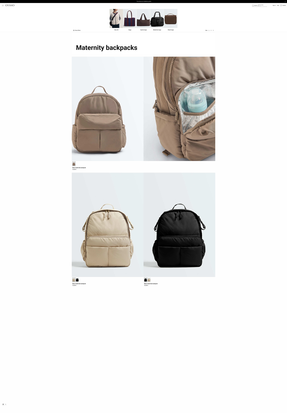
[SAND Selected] (73, 280)
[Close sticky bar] (285, 1)
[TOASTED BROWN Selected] (73, 164)
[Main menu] (3, 5)
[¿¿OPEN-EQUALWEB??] (4, 404)
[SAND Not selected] (149, 280)
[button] (283, 5)
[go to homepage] (9, 5)
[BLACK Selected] (145, 280)
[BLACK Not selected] (77, 280)
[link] (274, 5)
